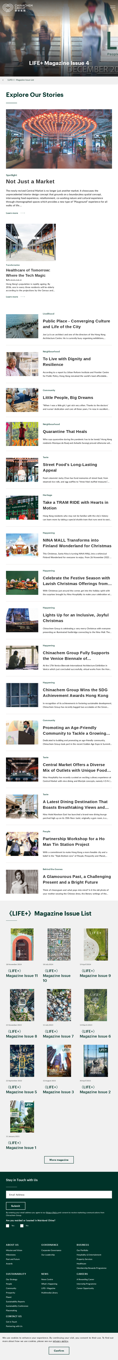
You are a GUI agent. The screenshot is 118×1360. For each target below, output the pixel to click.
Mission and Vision (14, 1250)
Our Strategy (11, 1280)
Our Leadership (48, 1255)
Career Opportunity (85, 1288)
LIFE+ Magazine (48, 1288)
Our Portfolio (82, 1250)
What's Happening (49, 1284)
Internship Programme (86, 1284)
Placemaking (11, 1311)
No (27, 1226)
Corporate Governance (51, 1250)
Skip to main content (11, 2)
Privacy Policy (52, 1213)
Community (11, 1288)
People (9, 1284)
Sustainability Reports (15, 1302)
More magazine (58, 1159)
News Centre (47, 1280)
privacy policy (60, 1341)
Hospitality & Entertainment (89, 1255)
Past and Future (13, 1259)
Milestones (11, 1255)
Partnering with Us (14, 1326)
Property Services (84, 1259)
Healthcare (81, 1264)
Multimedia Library (49, 1293)
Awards (9, 1264)
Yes (13, 1226)
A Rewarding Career (85, 1280)
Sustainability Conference (17, 1306)
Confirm (59, 1350)
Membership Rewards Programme (91, 1268)
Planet (9, 1297)
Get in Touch (11, 1322)
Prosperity (10, 1293)
